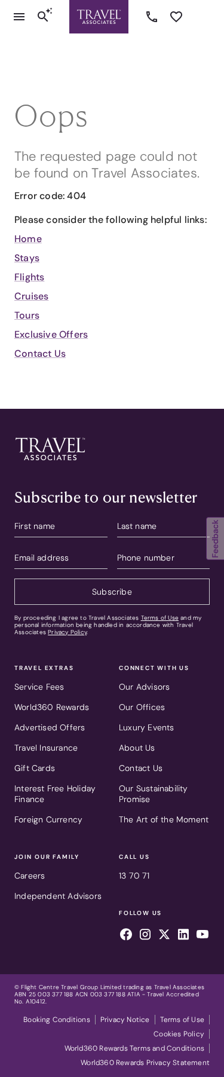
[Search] (43, 17)
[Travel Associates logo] (50, 463)
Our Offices (142, 707)
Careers (29, 875)
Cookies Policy (179, 1034)
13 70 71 (153, 16)
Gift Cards (34, 768)
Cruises (31, 296)
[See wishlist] (176, 16)
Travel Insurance (46, 747)
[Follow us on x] (164, 936)
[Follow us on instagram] (145, 936)
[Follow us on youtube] (202, 936)
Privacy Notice (125, 1019)
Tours (26, 315)
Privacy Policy (67, 632)
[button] (215, 538)
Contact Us (40, 353)
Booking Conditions (56, 1019)
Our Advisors (144, 686)
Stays (26, 258)
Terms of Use (160, 618)
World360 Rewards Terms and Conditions (134, 1048)
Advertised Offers (49, 727)
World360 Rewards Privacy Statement (145, 1062)
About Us (137, 747)
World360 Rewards (51, 707)
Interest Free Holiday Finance (55, 793)
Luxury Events (146, 727)
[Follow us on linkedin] (183, 936)
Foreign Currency (48, 819)
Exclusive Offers (51, 334)
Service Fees (39, 686)
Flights (29, 277)
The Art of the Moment (163, 819)
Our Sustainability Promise (153, 793)
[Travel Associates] (98, 16)
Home (28, 238)
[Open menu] (19, 17)
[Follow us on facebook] (126, 936)
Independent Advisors (58, 896)
